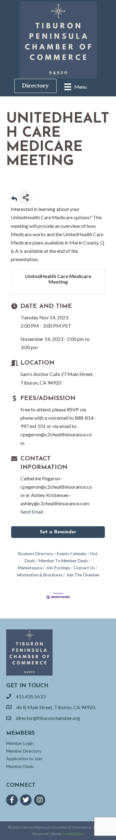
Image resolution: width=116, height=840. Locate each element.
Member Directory (23, 750)
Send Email (31, 512)
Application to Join (24, 758)
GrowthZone (73, 833)
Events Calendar (72, 553)
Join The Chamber (83, 574)
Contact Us (84, 567)
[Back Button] (14, 199)
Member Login (20, 743)
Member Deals (20, 766)
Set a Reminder (58, 532)
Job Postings (58, 567)
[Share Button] (25, 197)
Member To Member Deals (63, 560)
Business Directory (35, 553)
